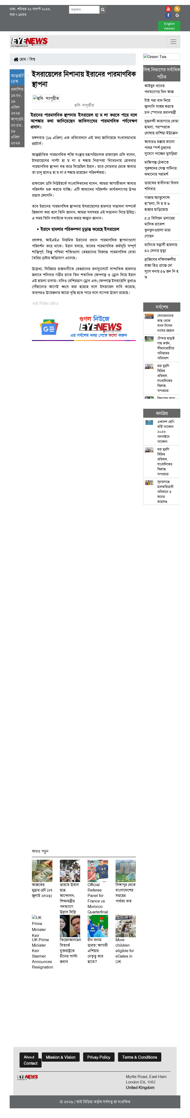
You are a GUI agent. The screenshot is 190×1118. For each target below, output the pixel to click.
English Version (169, 26)
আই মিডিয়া (84, 1101)
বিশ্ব (32, 59)
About (29, 1057)
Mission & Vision (60, 1057)
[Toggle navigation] (173, 42)
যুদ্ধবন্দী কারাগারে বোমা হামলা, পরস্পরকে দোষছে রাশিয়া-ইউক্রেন (161, 127)
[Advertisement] (84, 597)
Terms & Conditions (139, 1057)
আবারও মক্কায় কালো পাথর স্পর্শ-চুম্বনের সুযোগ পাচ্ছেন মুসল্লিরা (160, 147)
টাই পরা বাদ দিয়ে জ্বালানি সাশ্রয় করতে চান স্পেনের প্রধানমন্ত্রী (160, 106)
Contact (30, 1063)
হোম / (23, 59)
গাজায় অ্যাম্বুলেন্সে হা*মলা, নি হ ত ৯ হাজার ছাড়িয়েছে (157, 203)
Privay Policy (98, 1057)
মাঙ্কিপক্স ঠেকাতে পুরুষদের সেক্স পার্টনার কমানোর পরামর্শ (160, 168)
